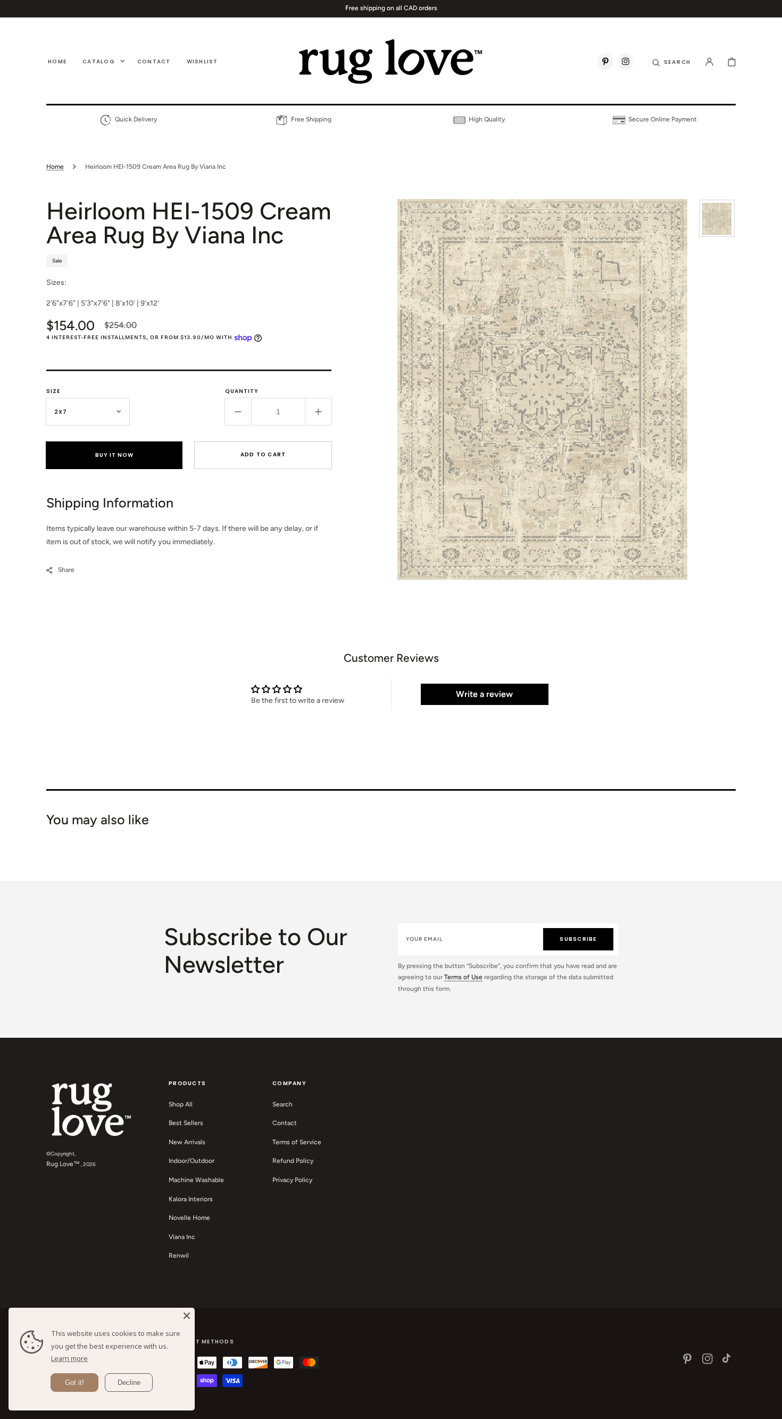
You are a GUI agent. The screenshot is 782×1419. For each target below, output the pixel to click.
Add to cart (263, 454)
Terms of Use (463, 977)
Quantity (242, 391)
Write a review (484, 694)
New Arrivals (187, 1142)
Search (282, 1104)
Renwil (179, 1255)
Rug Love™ (63, 1164)
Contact (284, 1123)
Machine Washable (196, 1180)
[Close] (186, 1315)
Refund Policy (292, 1160)
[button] (672, 61)
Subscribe (578, 939)
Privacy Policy (292, 1180)
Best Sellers (186, 1123)
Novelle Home (189, 1217)
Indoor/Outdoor (191, 1160)
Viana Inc (182, 1237)
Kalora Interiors (191, 1199)
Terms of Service (296, 1142)
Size (53, 391)
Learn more (69, 1358)
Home (55, 166)
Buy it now (114, 455)
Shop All (181, 1104)
